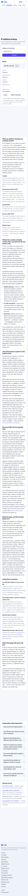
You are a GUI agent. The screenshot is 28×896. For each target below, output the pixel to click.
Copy (17, 65)
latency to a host (7, 796)
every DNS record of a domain (10, 790)
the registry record (7, 786)
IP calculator (4, 870)
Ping (20, 5)
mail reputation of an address (10, 801)
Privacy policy (5, 892)
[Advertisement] (14, 23)
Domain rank (4, 879)
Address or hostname (8, 48)
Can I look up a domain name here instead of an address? (13, 774)
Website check (5, 868)
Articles (3, 886)
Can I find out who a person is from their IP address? (14, 732)
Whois (15, 5)
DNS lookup (14, 510)
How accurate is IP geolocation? (13, 727)
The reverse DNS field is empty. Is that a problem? (13, 754)
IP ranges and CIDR (6, 875)
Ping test (3, 859)
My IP (3, 5)
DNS (24, 5)
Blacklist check (5, 864)
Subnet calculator (16, 95)
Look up (14, 55)
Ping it (5, 95)
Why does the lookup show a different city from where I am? (13, 739)
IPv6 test (3, 884)
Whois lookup (5, 857)
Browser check (5, 882)
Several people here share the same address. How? (12, 768)
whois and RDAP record (9, 423)
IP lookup (9, 5)
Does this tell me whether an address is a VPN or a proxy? (12, 761)
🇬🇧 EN (20, 2)
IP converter (4, 873)
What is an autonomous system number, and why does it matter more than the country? (13, 747)
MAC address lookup (6, 877)
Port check (4, 866)
